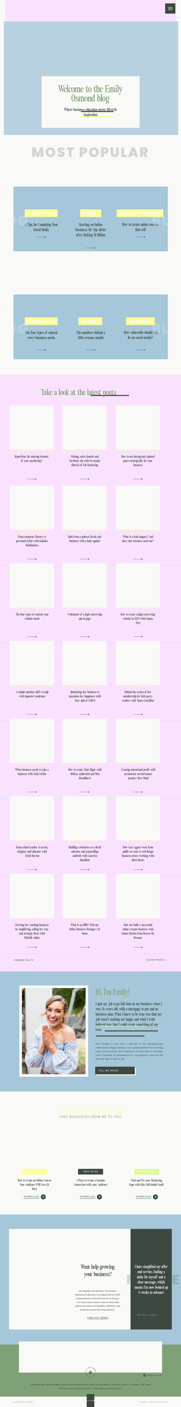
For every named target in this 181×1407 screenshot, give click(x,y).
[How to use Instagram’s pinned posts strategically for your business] (138, 479)
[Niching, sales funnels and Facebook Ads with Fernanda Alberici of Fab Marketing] (84, 479)
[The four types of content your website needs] (32, 637)
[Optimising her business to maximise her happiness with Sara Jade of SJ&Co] (84, 714)
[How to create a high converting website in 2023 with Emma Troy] (138, 637)
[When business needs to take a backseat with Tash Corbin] (32, 792)
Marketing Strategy (78, 450)
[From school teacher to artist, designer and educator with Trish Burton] (32, 870)
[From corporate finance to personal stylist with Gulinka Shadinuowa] (32, 559)
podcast (47, 450)
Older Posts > (156, 959)
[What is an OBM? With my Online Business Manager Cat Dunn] (84, 947)
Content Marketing (24, 450)
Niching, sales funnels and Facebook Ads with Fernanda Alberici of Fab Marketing (84, 461)
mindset (78, 762)
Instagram (138, 450)
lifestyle (84, 530)
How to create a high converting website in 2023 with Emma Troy (138, 619)
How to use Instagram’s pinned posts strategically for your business (138, 461)
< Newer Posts (23, 960)
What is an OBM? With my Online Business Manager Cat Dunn (84, 929)
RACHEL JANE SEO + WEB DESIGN (152, 1316)
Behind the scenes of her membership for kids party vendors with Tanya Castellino (138, 696)
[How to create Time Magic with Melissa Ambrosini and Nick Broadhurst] (84, 792)
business (122, 450)
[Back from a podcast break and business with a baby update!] (84, 559)
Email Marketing (129, 530)
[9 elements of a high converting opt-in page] (84, 637)
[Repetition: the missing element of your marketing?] (31, 479)
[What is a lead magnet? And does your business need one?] (138, 559)
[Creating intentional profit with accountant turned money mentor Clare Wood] (138, 792)
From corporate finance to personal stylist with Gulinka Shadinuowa (32, 541)
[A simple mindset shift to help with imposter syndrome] (32, 714)
